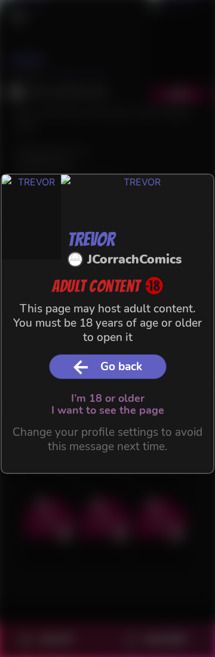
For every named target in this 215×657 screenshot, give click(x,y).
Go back (121, 366)
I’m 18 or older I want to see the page (107, 404)
